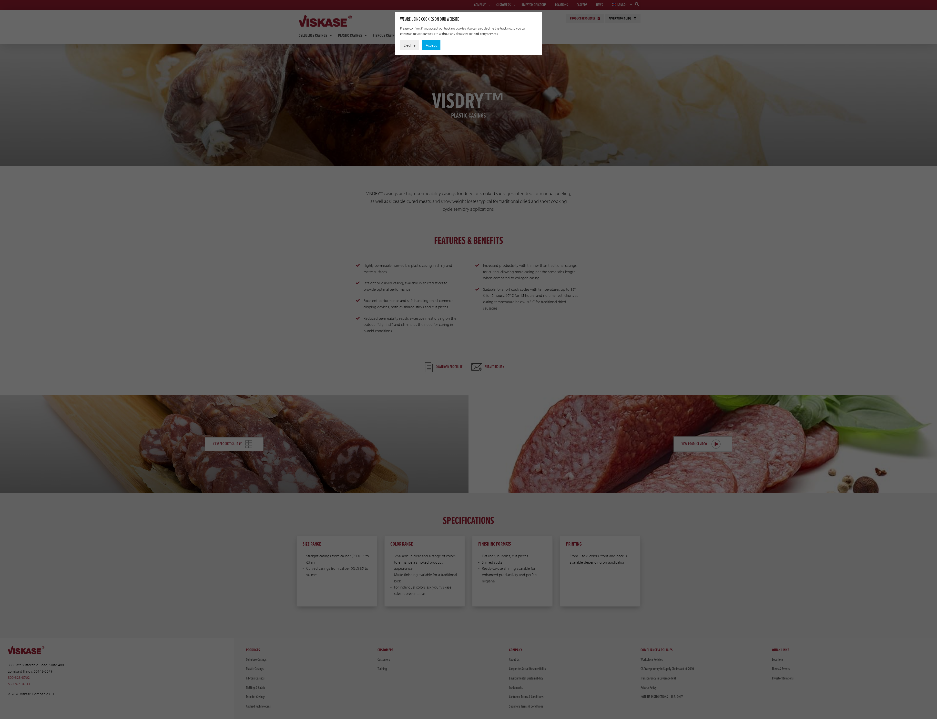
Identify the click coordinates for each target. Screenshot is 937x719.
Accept (431, 45)
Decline (410, 45)
